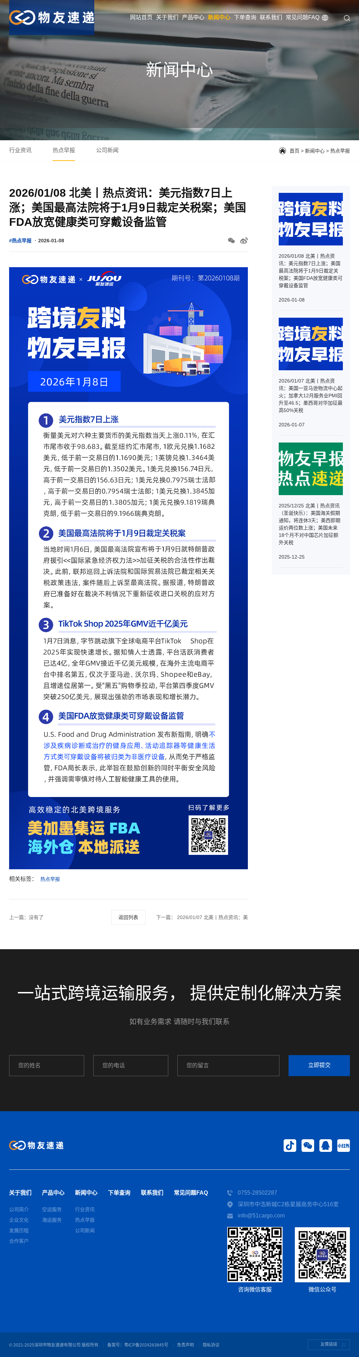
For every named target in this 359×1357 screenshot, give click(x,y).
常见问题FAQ (302, 17)
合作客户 (19, 1241)
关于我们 (167, 17)
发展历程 (19, 1230)
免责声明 (185, 1345)
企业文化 (19, 1220)
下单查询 (245, 17)
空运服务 (52, 1209)
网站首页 (141, 17)
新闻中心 (219, 17)
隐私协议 (211, 1345)
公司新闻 (107, 150)
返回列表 (128, 917)
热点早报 (64, 150)
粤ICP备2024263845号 (146, 1345)
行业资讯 (20, 150)
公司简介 (19, 1209)
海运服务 (52, 1220)
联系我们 (271, 17)
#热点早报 (20, 240)
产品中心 (193, 17)
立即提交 (319, 1065)
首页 (294, 151)
